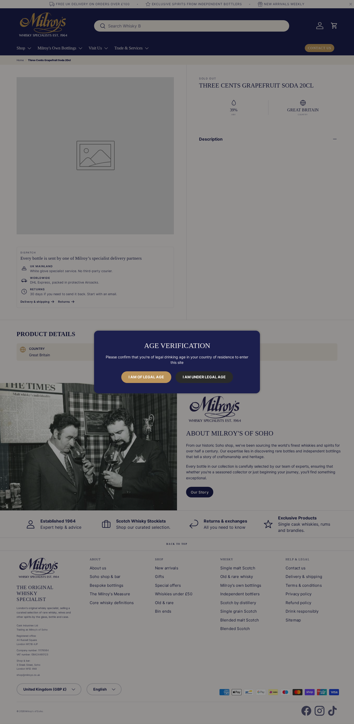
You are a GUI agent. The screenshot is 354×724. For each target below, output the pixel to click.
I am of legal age (146, 377)
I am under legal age (204, 377)
